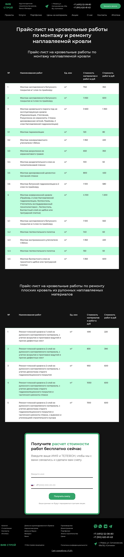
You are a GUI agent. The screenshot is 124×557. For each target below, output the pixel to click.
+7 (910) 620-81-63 (82, 7)
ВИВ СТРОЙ (8, 545)
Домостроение (67, 528)
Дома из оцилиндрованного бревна (39, 526)
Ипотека (116, 15)
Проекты (9, 15)
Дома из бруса (30, 531)
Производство (67, 526)
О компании (6, 528)
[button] (110, 6)
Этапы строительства (69, 534)
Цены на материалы (57, 15)
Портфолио (36, 15)
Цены (63, 536)
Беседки (27, 534)
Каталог (4, 526)
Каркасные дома (31, 528)
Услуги (22, 15)
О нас (90, 15)
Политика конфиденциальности (74, 545)
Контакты (102, 15)
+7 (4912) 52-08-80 (82, 4)
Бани (26, 536)
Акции (75, 15)
